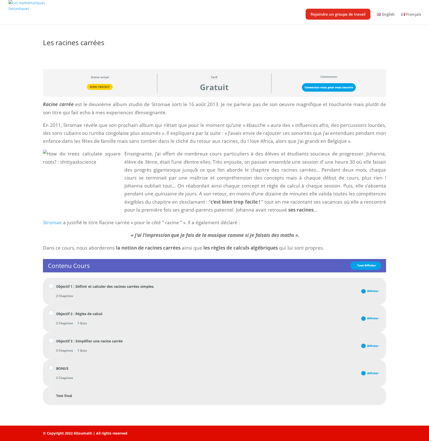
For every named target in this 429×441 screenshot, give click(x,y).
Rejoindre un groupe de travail (338, 14)
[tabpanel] (214, 176)
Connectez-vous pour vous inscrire (329, 87)
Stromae (52, 222)
